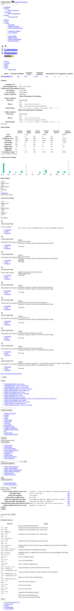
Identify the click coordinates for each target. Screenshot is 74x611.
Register (6, 20)
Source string (8, 420)
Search (6, 64)
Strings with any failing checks (13, 470)
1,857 (25, 76)
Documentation (8, 607)
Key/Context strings (10, 448)
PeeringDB (6, 76)
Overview (7, 63)
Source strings (8, 445)
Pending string (8, 455)
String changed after (10, 483)
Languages (7, 12)
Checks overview (13, 17)
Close (13, 514)
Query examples (5, 489)
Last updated (8, 424)
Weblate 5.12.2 (16, 602)
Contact (6, 605)
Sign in (6, 21)
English (20, 240)
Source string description (11, 450)
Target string (7, 421)
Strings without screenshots (12, 471)
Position (6, 415)
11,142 (36, 76)
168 (18, 76)
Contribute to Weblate (14, 31)
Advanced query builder (8, 440)
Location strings (8, 452)
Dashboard (7, 7)
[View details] (2, 222)
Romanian (10, 52)
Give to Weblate (12, 33)
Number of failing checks (11, 429)
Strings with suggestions (11, 466)
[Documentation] (1, 377)
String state (7, 453)
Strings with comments (10, 468)
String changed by (9, 458)
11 (54, 76)
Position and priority (10, 413)
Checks (6, 15)
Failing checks (12, 69)
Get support (11, 24)
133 (47, 76)
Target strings (8, 447)
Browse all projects (13, 10)
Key (5, 431)
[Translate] (2, 77)
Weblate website (12, 37)
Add (25, 461)
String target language (10, 456)
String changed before (10, 484)
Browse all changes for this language (11, 373)
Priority (6, 416)
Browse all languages (14, 13)
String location (8, 433)
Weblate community (13, 26)
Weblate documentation (14, 39)
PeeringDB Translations (21, 2)
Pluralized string (9, 473)
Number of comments (10, 428)
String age (7, 423)
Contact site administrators (15, 28)
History (6, 66)
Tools (5, 68)
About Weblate (12, 36)
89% (11, 76)
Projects (6, 8)
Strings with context (10, 474)
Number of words (9, 426)
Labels (6, 418)
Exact (22, 461)
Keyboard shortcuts (13, 41)
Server (6, 231)
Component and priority (11, 434)
